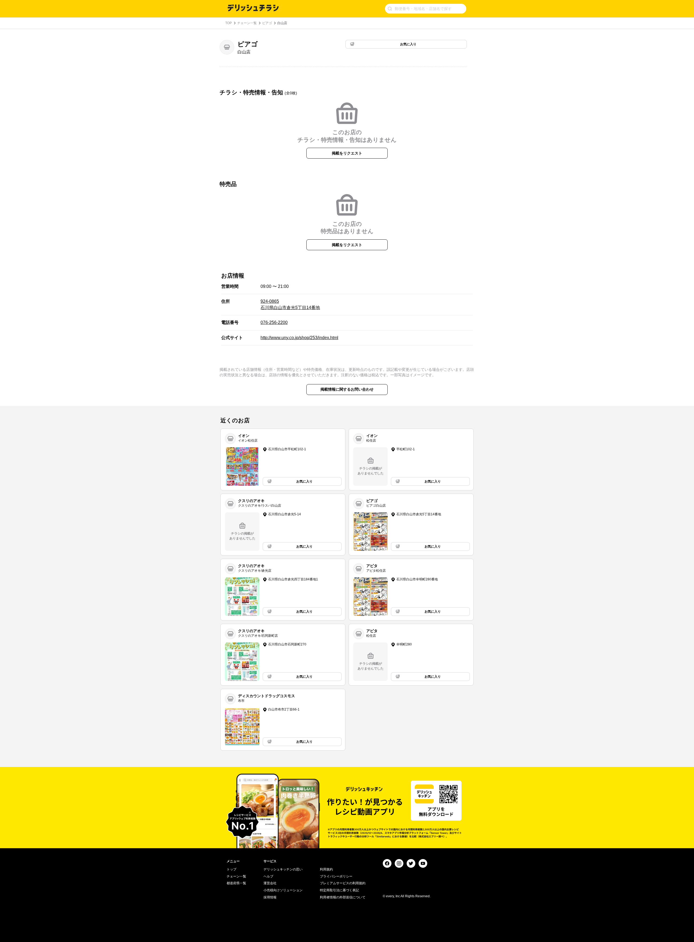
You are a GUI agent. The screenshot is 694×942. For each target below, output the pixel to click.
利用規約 (326, 869)
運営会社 (270, 883)
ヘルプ (268, 876)
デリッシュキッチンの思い (283, 869)
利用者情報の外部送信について (342, 897)
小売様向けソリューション (283, 890)
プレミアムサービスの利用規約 (342, 883)
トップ (231, 869)
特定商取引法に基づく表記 (339, 890)
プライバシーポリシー (336, 876)
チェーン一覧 (247, 23)
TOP (228, 23)
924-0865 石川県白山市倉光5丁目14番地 (290, 304)
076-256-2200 (274, 322)
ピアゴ (267, 23)
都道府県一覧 (236, 883)
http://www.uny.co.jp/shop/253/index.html (299, 337)
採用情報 (270, 897)
